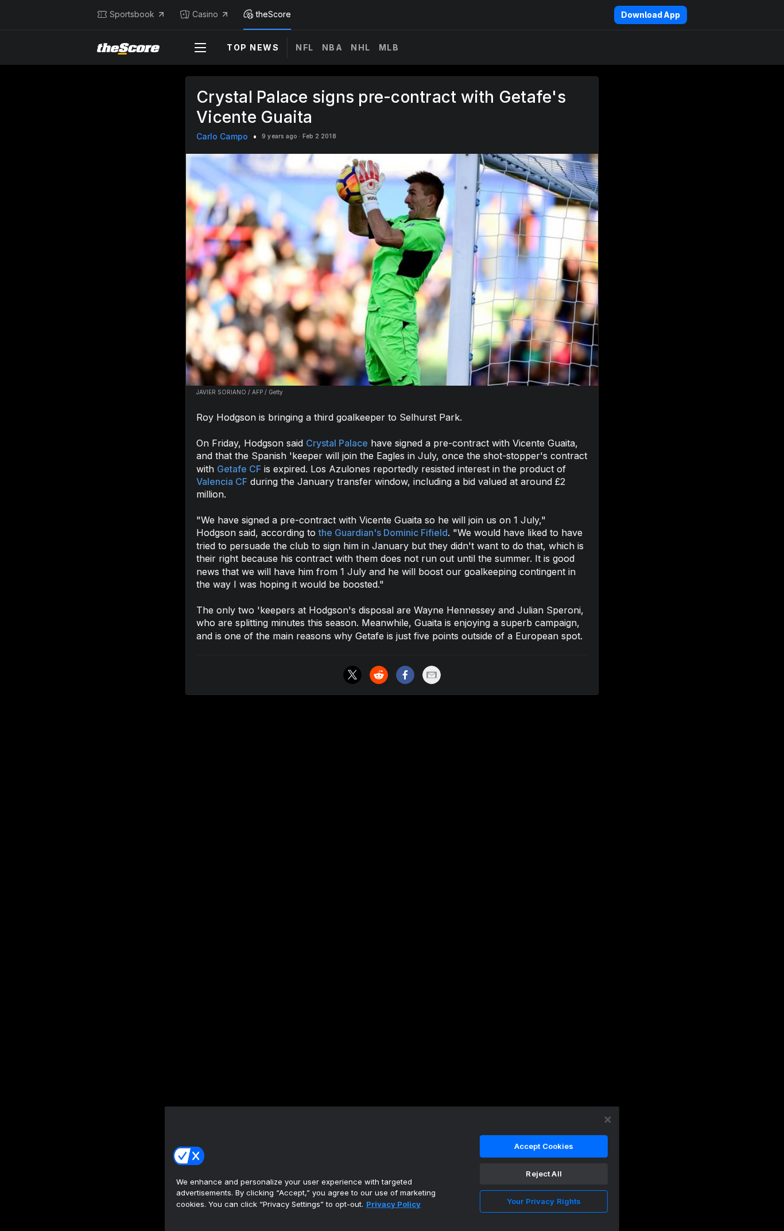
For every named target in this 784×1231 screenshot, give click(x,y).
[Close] (607, 1119)
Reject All (543, 1173)
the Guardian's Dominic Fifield (383, 532)
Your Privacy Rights (544, 1201)
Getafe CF (239, 469)
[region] (392, 1168)
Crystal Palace (337, 443)
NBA (332, 47)
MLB (389, 47)
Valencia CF (221, 481)
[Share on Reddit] (379, 675)
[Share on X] (352, 675)
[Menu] (200, 47)
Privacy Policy (393, 1204)
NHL (361, 47)
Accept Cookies (544, 1146)
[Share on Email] (431, 675)
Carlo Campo (222, 136)
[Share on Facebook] (405, 675)
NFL (305, 47)
